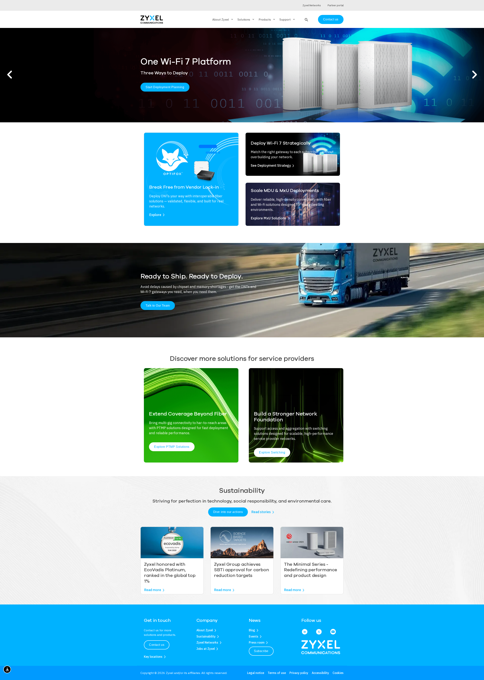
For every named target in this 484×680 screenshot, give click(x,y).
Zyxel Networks (207, 642)
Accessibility (320, 673)
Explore (155, 215)
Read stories (261, 512)
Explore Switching (272, 452)
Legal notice (255, 673)
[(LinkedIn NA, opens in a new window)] (304, 632)
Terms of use (277, 673)
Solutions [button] (246, 19)
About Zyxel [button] (223, 19)
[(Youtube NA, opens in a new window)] (333, 632)
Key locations (153, 656)
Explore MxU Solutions (268, 218)
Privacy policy (298, 673)
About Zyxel (204, 630)
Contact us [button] (156, 644)
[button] (306, 19)
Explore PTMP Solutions (171, 446)
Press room (256, 642)
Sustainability (206, 636)
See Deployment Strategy (271, 165)
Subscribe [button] (261, 651)
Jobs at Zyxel (205, 649)
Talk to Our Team (158, 305)
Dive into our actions (228, 511)
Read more (152, 590)
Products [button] (267, 19)
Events (253, 636)
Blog (252, 630)
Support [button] (287, 19)
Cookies (338, 673)
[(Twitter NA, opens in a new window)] (319, 632)
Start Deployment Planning (165, 87)
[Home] (151, 19)
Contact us (330, 19)
